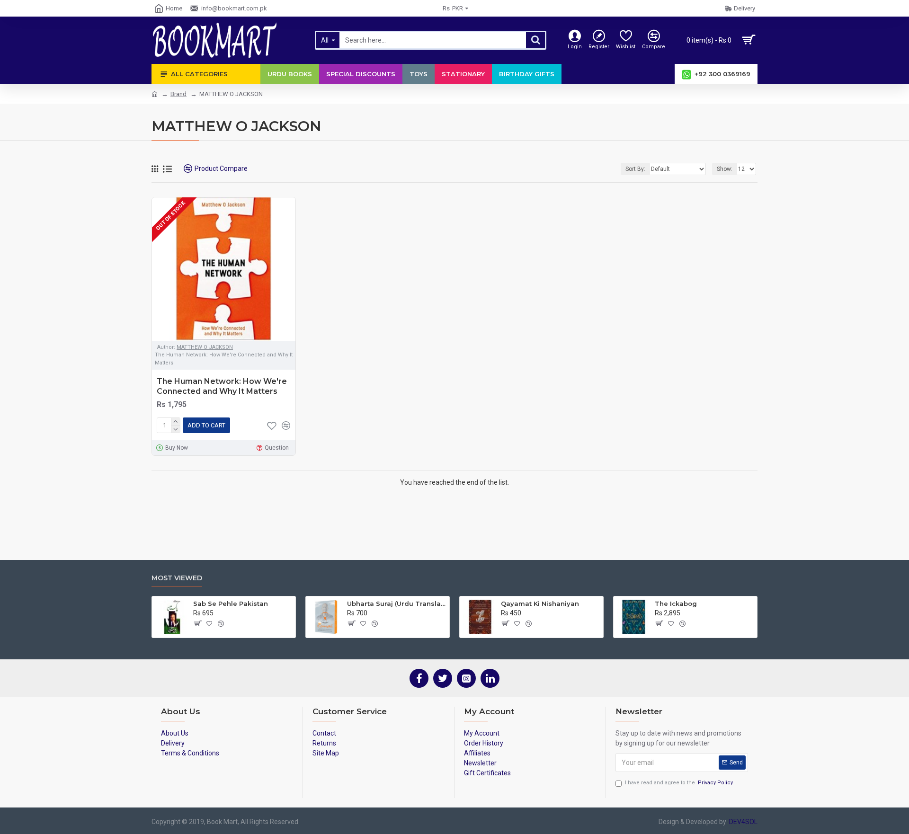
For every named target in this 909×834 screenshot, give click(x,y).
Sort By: (635, 169)
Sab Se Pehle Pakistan (230, 603)
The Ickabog (676, 603)
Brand (178, 94)
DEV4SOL (742, 821)
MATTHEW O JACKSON (205, 347)
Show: (724, 169)
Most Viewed (177, 578)
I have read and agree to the (679, 783)
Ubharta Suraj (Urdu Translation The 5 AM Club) (396, 603)
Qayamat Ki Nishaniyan (540, 603)
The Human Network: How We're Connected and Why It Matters (222, 386)
